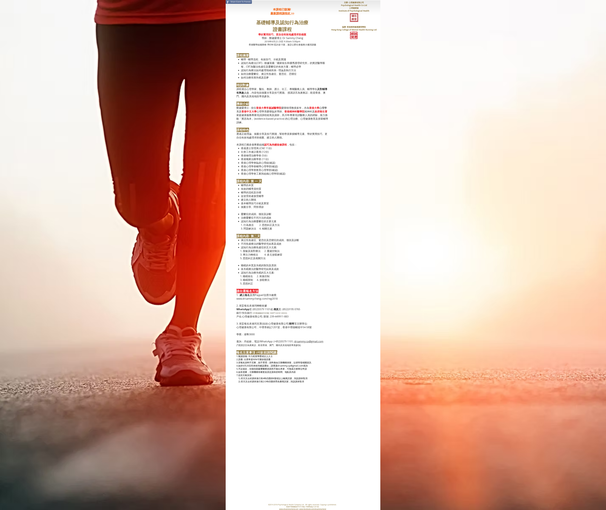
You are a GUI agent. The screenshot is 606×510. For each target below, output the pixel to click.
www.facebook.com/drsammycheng (312, 509)
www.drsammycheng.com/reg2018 (257, 298)
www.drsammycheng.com (288, 509)
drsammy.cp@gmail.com (308, 341)
